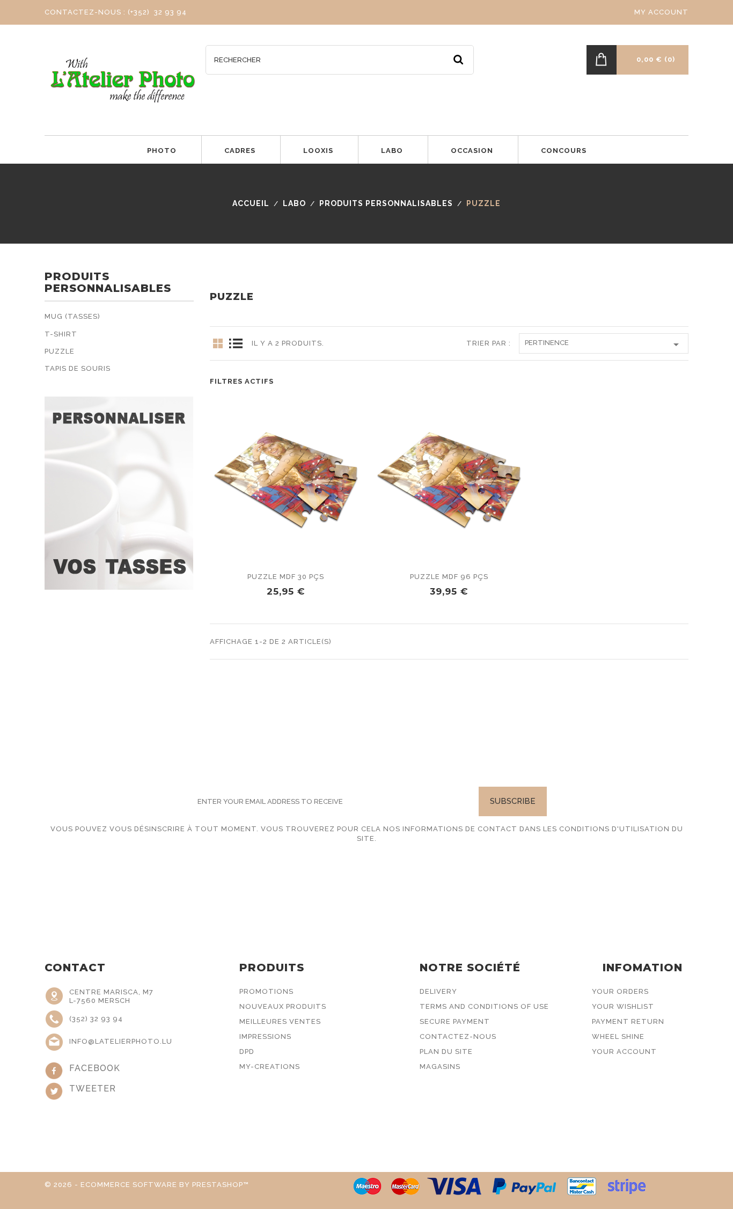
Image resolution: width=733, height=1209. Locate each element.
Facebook (94, 1068)
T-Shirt (61, 334)
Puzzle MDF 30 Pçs (285, 577)
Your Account (624, 1051)
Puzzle (60, 351)
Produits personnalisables (108, 282)
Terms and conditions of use (484, 1006)
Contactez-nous (458, 1036)
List (236, 343)
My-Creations (269, 1067)
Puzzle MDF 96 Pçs (449, 577)
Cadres (239, 150)
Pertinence (604, 344)
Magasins (440, 1067)
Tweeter (92, 1088)
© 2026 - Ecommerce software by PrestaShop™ (147, 1185)
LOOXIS (318, 150)
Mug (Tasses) (72, 316)
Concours (564, 150)
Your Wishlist (623, 1006)
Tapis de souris (78, 368)
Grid (218, 343)
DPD (246, 1051)
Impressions (265, 1036)
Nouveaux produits (282, 1006)
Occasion (472, 150)
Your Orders (620, 991)
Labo (392, 150)
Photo (162, 150)
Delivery (438, 991)
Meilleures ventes (280, 1021)
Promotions (266, 991)
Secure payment (455, 1021)
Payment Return (628, 1021)
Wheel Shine (618, 1036)
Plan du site (446, 1051)
